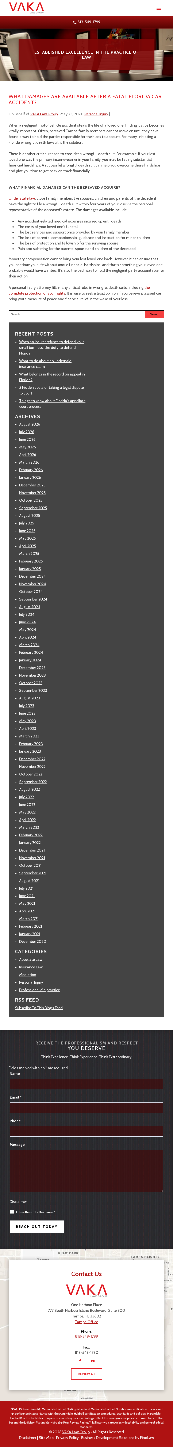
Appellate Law (30, 959)
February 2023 (31, 743)
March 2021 (28, 918)
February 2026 (31, 470)
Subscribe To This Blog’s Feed (39, 1008)
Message (17, 1144)
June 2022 (27, 804)
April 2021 (27, 911)
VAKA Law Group (44, 114)
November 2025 (32, 492)
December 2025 (32, 485)
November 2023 (32, 675)
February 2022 (31, 835)
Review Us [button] (86, 1374)
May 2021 (27, 903)
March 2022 (29, 827)
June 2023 (27, 713)
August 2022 (29, 789)
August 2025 (29, 515)
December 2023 (32, 667)
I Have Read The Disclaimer (35, 1212)
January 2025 (30, 569)
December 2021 (32, 850)
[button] (158, 8)
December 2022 (32, 759)
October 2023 (30, 683)
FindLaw (147, 1437)
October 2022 (30, 774)
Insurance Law (31, 967)
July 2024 (26, 614)
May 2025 (27, 538)
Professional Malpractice (39, 990)
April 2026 (27, 454)
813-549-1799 (88, 22)
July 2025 (26, 523)
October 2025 (30, 500)
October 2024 (31, 591)
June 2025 (27, 530)
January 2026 (30, 477)
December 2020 (32, 941)
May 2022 (27, 812)
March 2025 (29, 553)
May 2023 (27, 721)
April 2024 (27, 637)
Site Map (46, 1437)
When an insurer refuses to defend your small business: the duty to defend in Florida (51, 348)
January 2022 (30, 842)
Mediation (27, 974)
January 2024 (30, 660)
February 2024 (31, 652)
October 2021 (30, 865)
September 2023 (33, 690)
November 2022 (32, 766)
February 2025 (31, 561)
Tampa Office (86, 1322)
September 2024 (33, 599)
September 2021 (32, 873)
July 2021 (26, 888)
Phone (15, 1121)
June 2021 (27, 896)
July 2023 (26, 705)
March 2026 (29, 462)
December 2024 (32, 576)
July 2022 (26, 797)
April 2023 (27, 728)
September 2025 (33, 508)
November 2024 (32, 584)
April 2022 (27, 820)
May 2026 (27, 447)
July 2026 (26, 432)
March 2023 (29, 736)
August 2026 (29, 424)
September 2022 (33, 781)
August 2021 (29, 880)
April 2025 (27, 546)
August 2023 (29, 698)
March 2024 (29, 645)
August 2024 (29, 607)
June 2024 (27, 622)
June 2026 (27, 439)
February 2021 (30, 926)
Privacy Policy (67, 1437)
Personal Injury (96, 114)
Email (16, 1097)
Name (15, 1073)
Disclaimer (18, 1201)
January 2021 (29, 934)
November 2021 (32, 858)
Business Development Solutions (107, 1437)
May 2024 (27, 629)
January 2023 (30, 751)
